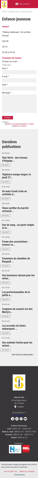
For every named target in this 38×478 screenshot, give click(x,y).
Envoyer (7, 118)
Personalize (19, 475)
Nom (5, 68)
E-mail (5, 76)
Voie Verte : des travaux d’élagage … (14, 159)
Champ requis (6, 65)
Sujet (5, 84)
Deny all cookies (27, 471)
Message (6, 92)
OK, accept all (10, 471)
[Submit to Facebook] (12, 124)
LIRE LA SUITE (5, 165)
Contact (5, 26)
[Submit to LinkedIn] (19, 126)
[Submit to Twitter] (27, 124)
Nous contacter (19, 415)
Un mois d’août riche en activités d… (14, 193)
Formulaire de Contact (12, 58)
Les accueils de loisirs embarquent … (14, 327)
